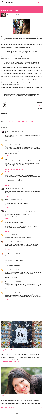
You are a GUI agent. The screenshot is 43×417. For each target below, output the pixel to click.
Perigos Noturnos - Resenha (8, 350)
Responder (7, 141)
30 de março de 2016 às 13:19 (17, 188)
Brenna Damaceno (8, 188)
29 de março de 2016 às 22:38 (14, 157)
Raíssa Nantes (7, 221)
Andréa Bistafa (7, 241)
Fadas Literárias (7, 2)
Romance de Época (30, 121)
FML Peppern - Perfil (6, 395)
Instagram (18, 169)
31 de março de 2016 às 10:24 (12, 234)
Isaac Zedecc (7, 269)
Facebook (13, 169)
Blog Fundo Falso (8, 249)
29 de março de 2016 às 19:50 (14, 144)
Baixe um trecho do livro (5, 114)
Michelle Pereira (8, 281)
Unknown (6, 144)
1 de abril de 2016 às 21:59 (15, 269)
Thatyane (6, 210)
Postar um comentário (14, 361)
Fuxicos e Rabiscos (8, 173)
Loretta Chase (12, 121)
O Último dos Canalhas (21, 121)
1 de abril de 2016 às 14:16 (16, 253)
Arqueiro (40, 107)
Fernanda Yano (7, 253)
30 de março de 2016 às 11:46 (17, 173)
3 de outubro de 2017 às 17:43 (14, 292)
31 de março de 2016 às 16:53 (16, 241)
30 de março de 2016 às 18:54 (14, 210)
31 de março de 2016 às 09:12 (16, 221)
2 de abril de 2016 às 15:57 (16, 281)
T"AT (6, 234)
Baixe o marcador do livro (5, 118)
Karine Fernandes (8, 131)
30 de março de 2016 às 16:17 (16, 199)
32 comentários (12, 407)
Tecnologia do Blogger (22, 413)
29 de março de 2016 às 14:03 (17, 131)
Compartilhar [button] (4, 123)
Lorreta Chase (39, 105)
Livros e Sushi (7, 169)
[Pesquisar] (38, 2)
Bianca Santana (7, 199)
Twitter (22, 169)
